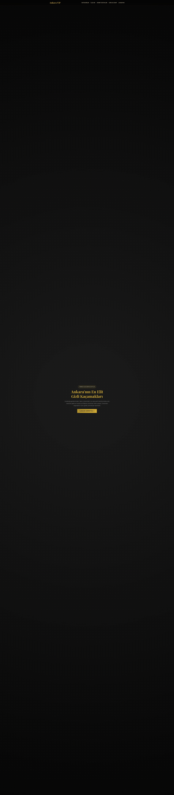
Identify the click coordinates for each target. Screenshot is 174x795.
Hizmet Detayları (102, 2)
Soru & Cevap (113, 2)
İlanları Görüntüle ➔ (87, 411)
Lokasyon (121, 2)
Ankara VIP (55, 2)
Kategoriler (85, 2)
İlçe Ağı (93, 2)
